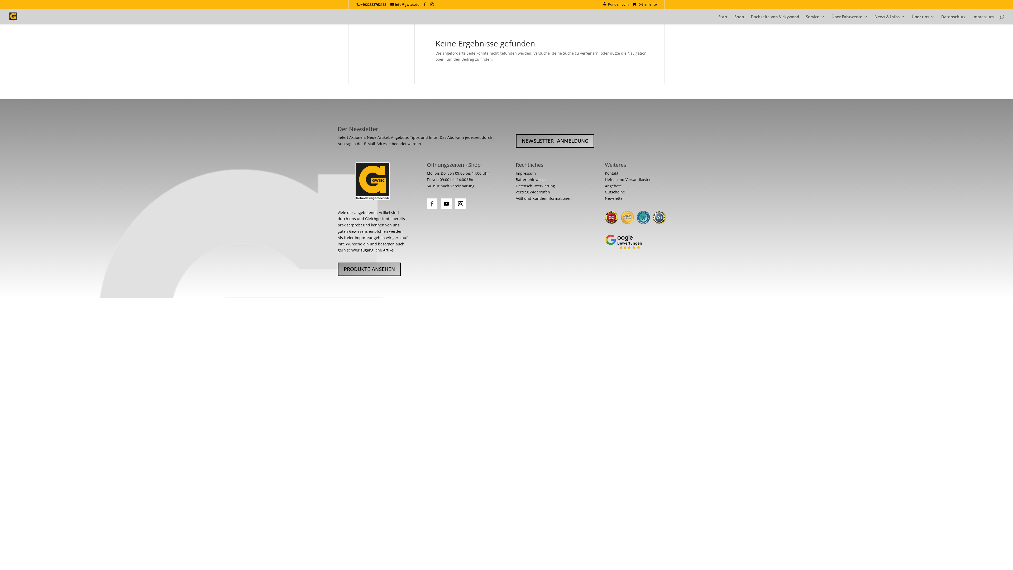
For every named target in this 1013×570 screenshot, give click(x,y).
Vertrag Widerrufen (533, 191)
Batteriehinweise (531, 179)
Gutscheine (615, 191)
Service (812, 17)
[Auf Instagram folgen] (460, 203)
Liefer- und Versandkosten (628, 179)
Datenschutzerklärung (535, 185)
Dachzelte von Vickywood (775, 17)
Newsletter (614, 198)
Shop (739, 17)
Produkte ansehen (369, 269)
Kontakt (611, 173)
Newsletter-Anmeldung (555, 141)
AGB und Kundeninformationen (544, 198)
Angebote (613, 185)
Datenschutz (953, 17)
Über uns (920, 17)
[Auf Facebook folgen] (432, 203)
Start (723, 17)
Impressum (983, 17)
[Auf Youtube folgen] (446, 203)
